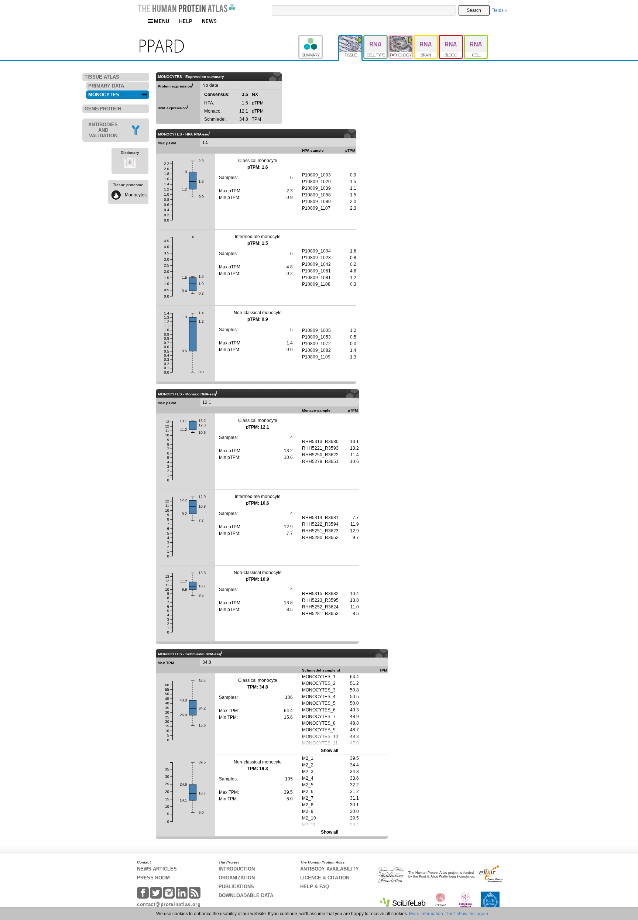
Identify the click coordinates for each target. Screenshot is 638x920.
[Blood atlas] (451, 38)
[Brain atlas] (426, 38)
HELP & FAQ (314, 886)
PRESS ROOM (153, 877)
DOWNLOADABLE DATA (246, 895)
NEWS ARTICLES (157, 869)
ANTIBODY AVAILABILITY (329, 869)
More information (426, 913)
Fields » (499, 10)
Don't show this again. (467, 913)
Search (474, 10)
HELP (185, 21)
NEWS (209, 21)
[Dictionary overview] (130, 164)
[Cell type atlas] (375, 38)
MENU (161, 21)
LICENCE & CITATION (324, 877)
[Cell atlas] (476, 38)
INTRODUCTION (237, 869)
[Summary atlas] (318, 38)
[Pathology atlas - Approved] (401, 38)
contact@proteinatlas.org (169, 904)
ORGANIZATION (237, 877)
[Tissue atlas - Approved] (350, 38)
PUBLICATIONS (236, 886)
